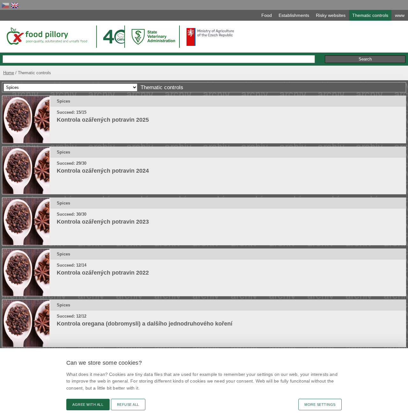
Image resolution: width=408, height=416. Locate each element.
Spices (63, 101)
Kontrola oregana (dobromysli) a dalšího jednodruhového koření (144, 323)
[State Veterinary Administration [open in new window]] (154, 36)
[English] (14, 5)
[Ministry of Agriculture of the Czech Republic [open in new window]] (210, 37)
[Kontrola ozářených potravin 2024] (26, 170)
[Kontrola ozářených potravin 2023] (26, 221)
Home (8, 72)
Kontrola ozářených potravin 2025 (103, 120)
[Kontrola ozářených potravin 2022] (26, 272)
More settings (320, 404)
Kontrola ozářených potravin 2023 (103, 222)
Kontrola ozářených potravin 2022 (103, 272)
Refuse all (128, 404)
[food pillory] (46, 36)
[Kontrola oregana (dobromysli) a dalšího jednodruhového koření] (26, 323)
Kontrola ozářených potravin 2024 (103, 171)
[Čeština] (5, 5)
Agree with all (88, 404)
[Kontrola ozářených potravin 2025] (26, 119)
